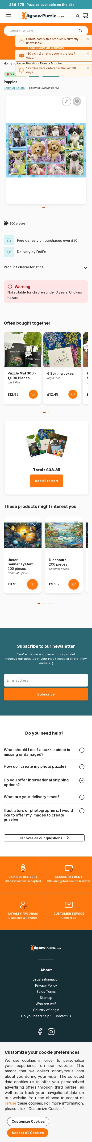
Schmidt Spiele (14, 88)
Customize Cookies (28, 1121)
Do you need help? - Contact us (46, 1016)
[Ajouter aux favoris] (77, 101)
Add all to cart (46, 481)
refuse (10, 1103)
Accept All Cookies (28, 1133)
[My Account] (77, 16)
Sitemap (46, 998)
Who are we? (46, 1004)
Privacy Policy (46, 985)
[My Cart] (85, 16)
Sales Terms (46, 991)
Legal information (46, 979)
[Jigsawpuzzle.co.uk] (43, 16)
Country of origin (46, 1010)
